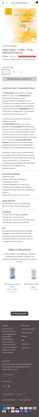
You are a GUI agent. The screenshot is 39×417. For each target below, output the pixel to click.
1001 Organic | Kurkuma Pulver (12, 285)
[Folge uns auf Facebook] (4, 386)
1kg (21, 72)
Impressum (25, 344)
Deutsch (20, 394)
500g (14, 72)
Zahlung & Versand (28, 329)
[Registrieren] (30, 374)
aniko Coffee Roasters (9, 46)
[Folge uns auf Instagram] (9, 386)
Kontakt (24, 336)
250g (6, 72)
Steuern (13, 59)
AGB (22, 340)
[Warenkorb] (36, 3)
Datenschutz (25, 348)
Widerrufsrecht (26, 333)
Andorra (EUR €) (8, 394)
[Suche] (7, 3)
